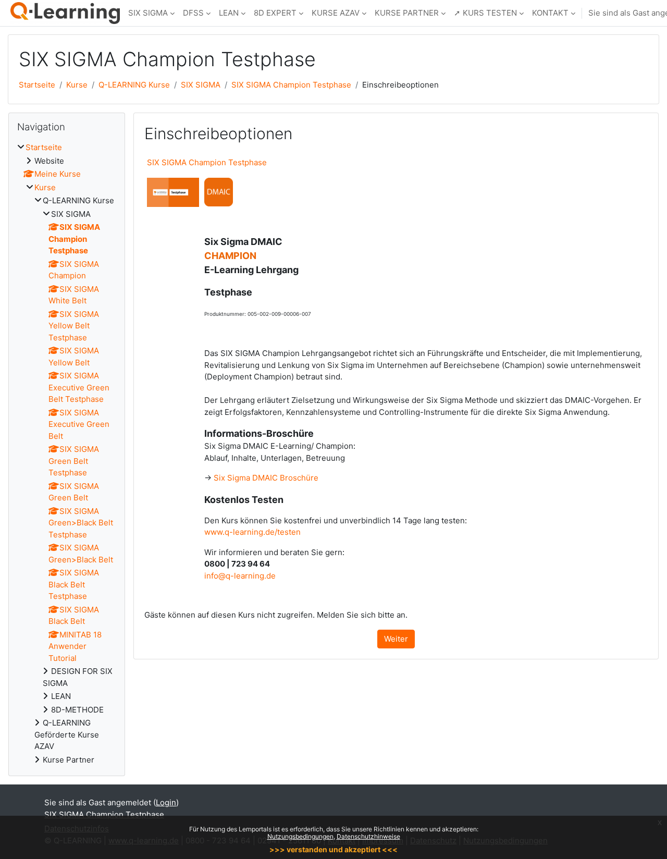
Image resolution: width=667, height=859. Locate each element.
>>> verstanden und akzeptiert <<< (333, 849)
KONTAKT (550, 13)
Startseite (37, 85)
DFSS (193, 13)
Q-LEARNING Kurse (134, 85)
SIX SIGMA (148, 13)
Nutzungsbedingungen (300, 836)
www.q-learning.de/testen (252, 532)
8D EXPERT (275, 13)
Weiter (396, 639)
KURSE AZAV (336, 13)
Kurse (77, 85)
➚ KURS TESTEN (485, 13)
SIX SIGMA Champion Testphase (291, 85)
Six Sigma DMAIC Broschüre (266, 478)
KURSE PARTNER (407, 13)
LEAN (229, 13)
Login (166, 802)
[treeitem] (66, 454)
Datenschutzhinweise (368, 836)
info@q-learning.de (240, 576)
